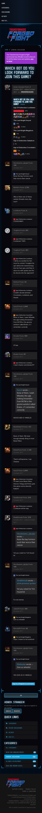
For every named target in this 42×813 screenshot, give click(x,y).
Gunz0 (15, 306)
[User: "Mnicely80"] (17, 137)
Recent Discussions (15, 728)
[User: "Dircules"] (8, 336)
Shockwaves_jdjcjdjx (20, 163)
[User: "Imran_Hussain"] (8, 87)
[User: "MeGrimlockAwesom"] (17, 114)
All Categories (11, 748)
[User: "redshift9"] (17, 116)
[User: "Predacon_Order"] (17, 154)
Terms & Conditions (29, 791)
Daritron (16, 282)
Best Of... (5, 20)
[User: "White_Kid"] (21, 116)
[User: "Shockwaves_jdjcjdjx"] (14, 127)
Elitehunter (21, 664)
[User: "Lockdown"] (19, 116)
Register (22, 684)
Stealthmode (18, 498)
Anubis (15, 354)
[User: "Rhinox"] (19, 137)
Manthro (16, 187)
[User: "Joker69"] (14, 137)
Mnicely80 (16, 628)
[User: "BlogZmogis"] (25, 114)
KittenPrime (17, 450)
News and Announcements (20, 752)
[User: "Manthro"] (8, 187)
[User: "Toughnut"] (14, 114)
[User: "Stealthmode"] (14, 116)
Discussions (6, 12)
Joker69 (16, 609)
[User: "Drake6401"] (34, 114)
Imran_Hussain (18, 87)
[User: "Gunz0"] (19, 154)
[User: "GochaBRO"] (27, 114)
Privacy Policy (31, 789)
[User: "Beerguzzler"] (30, 114)
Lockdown (17, 211)
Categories (5, 8)
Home (3, 3)
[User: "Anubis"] (23, 114)
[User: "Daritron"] (25, 116)
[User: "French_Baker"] (14, 154)
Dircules (16, 336)
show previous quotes (26, 583)
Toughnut (16, 230)
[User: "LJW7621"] (19, 114)
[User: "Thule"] (23, 116)
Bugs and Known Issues (20, 766)
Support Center (17, 789)
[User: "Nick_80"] (32, 114)
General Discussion (27, 92)
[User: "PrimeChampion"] (17, 127)
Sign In (15, 684)
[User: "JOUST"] (23, 154)
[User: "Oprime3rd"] (19, 127)
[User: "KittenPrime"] (8, 450)
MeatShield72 (18, 427)
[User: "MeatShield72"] (8, 427)
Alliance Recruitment (20, 761)
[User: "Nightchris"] (21, 114)
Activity (4, 16)
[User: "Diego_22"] (21, 154)
